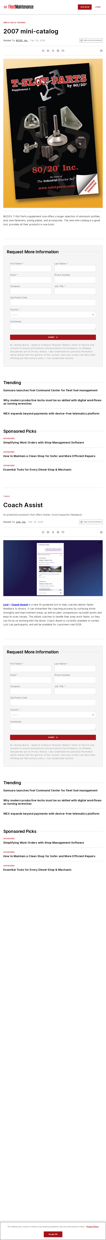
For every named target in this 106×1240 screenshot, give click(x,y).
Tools (6, 496)
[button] (5, 7)
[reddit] (58, 50)
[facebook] (43, 50)
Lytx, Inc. (21, 522)
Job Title (60, 286)
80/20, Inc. (22, 40)
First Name (16, 263)
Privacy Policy (92, 1227)
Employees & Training (14, 23)
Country (15, 309)
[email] (63, 50)
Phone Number (62, 274)
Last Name (61, 263)
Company (15, 286)
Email (14, 274)
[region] (53, 1231)
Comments (15, 321)
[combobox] (53, 314)
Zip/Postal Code (18, 297)
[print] (101, 50)
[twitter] (53, 50)
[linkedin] (48, 50)
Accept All (53, 1234)
